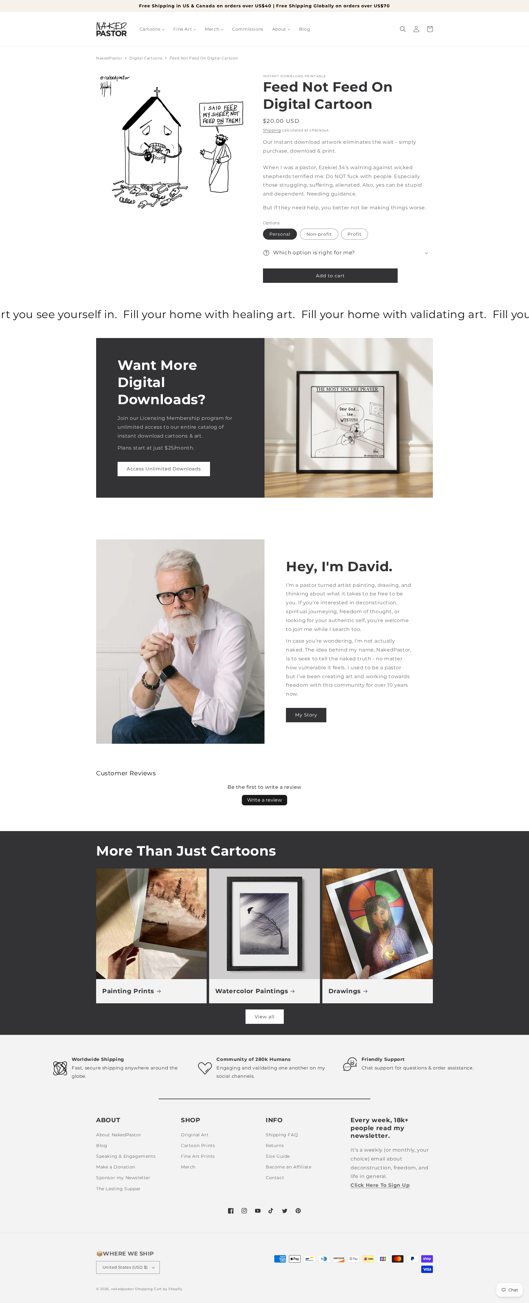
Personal (280, 234)
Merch (188, 1167)
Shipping (272, 130)
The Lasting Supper (118, 1188)
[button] (403, 29)
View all (265, 1017)
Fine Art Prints (198, 1156)
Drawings (344, 991)
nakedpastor (122, 1289)
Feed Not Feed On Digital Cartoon (204, 58)
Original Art (194, 1135)
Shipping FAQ (282, 1135)
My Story (306, 715)
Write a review (264, 800)
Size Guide (278, 1156)
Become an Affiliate (288, 1167)
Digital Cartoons (146, 58)
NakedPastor (109, 58)
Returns (275, 1145)
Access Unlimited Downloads (164, 469)
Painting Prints (128, 991)
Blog (101, 1145)
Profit (354, 234)
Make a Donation (115, 1167)
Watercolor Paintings (251, 991)
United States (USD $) (125, 1267)
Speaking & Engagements (126, 1156)
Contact (275, 1177)
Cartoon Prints (198, 1145)
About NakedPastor (118, 1135)
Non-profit (319, 234)
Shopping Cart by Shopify (158, 1289)
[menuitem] (152, 29)
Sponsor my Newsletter (123, 1177)
